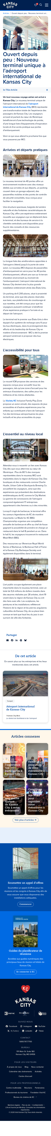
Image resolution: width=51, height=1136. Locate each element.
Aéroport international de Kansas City (20, 708)
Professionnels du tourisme (16, 1092)
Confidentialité (37, 1105)
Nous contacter (37, 1066)
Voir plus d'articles (24, 820)
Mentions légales (14, 1105)
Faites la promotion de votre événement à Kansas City (36, 768)
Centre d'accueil (25, 1076)
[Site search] (40, 5)
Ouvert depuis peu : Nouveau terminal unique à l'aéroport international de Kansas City (30, 13)
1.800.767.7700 (25, 1041)
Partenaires (39, 1087)
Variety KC (11, 400)
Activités (38, 1071)
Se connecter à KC (25, 972)
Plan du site (26, 1105)
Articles (6, 13)
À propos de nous (14, 1066)
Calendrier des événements (20, 1071)
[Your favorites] (35, 5)
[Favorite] (44, 674)
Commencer (25, 904)
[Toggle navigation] (46, 5)
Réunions (28, 1087)
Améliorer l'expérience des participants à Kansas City (13, 768)
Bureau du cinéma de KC (24, 1097)
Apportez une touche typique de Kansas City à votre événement (12, 803)
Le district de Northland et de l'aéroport (21, 718)
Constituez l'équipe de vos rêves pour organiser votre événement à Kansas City (36, 800)
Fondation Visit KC (38, 1092)
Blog (26, 1066)
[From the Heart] (25, 989)
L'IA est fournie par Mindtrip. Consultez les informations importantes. (25, 1108)
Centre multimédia (13, 1087)
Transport (10, 701)
